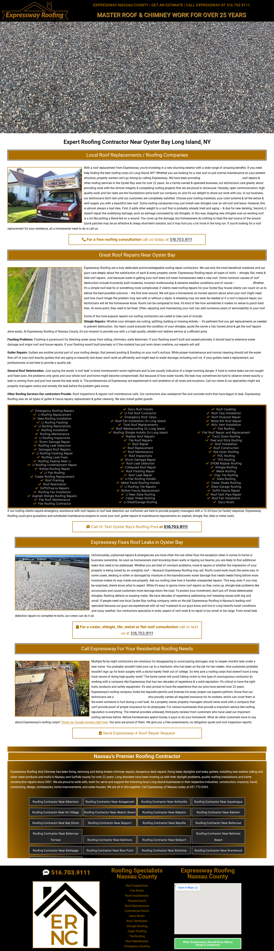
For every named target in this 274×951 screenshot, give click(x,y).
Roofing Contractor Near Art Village (55, 812)
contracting (17, 787)
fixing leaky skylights (181, 771)
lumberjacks (45, 787)
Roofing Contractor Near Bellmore (109, 840)
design (94, 352)
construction (227, 782)
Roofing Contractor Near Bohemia (164, 850)
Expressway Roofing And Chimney (32, 771)
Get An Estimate (167, 5)
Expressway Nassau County (121, 5)
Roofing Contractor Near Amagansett (110, 801)
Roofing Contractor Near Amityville (164, 801)
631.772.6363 (199, 787)
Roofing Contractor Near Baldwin (218, 812)
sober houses (97, 787)
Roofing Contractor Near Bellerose (218, 823)
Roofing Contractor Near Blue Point (110, 850)
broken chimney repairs (119, 771)
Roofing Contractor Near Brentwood (218, 850)
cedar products (27, 777)
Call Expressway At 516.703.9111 (218, 5)
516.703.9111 (181, 239)
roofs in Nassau (54, 777)
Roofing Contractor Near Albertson (56, 801)
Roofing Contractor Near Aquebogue (218, 801)
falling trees (243, 283)
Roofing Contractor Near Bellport (164, 840)
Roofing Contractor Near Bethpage (55, 850)
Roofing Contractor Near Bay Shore (55, 823)
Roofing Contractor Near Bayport (110, 823)
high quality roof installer (130, 697)
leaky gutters (209, 771)
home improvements (67, 787)
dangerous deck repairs (151, 771)
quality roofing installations (219, 777)
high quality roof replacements (221, 178)
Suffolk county (81, 777)
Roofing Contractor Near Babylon (164, 812)
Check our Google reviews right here (84, 722)
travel (253, 782)
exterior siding (248, 771)
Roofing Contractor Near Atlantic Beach (110, 812)
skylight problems (188, 777)
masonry (242, 782)
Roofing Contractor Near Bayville (164, 823)
